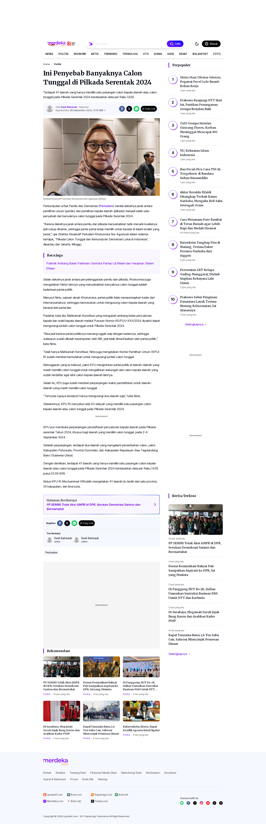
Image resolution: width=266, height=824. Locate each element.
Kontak (47, 772)
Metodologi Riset (131, 772)
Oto (146, 53)
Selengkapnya (194, 324)
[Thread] (221, 803)
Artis (95, 53)
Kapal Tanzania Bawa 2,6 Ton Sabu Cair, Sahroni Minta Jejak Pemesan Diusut (101, 730)
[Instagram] (201, 803)
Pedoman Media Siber (103, 772)
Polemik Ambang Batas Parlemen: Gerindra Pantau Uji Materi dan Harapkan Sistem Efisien (100, 266)
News (49, 53)
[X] (195, 803)
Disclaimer (170, 772)
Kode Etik (88, 779)
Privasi (74, 779)
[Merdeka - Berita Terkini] (61, 43)
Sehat (183, 53)
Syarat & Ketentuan (54, 779)
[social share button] (122, 109)
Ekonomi (80, 53)
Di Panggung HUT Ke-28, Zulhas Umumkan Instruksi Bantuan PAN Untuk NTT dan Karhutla (140, 686)
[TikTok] (214, 803)
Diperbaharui (79, 110)
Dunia (158, 53)
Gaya (170, 53)
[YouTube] (208, 803)
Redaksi (60, 772)
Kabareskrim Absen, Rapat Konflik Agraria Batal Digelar (141, 728)
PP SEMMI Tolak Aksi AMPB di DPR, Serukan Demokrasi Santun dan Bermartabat (61, 686)
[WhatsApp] (182, 803)
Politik (63, 53)
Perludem (106, 206)
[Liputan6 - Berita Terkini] (55, 761)
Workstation (153, 772)
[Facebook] (188, 803)
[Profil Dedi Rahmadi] (49, 108)
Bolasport (200, 53)
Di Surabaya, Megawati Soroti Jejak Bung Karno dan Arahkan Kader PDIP (61, 730)
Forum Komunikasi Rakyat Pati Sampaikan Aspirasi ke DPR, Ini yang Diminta (100, 686)
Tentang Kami (78, 772)
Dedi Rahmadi (69, 107)
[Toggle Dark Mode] (196, 44)
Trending (110, 53)
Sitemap (102, 779)
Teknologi (130, 53)
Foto (217, 53)
